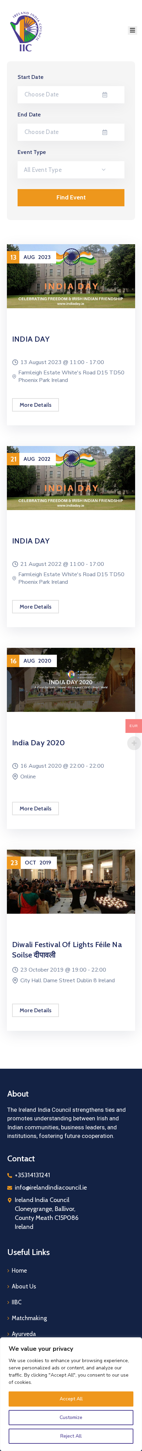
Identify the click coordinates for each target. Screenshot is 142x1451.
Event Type (32, 152)
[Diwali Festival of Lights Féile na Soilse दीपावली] (71, 881)
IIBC (17, 1302)
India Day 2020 (38, 742)
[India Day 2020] (71, 679)
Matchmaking (29, 1318)
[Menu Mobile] (132, 30)
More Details (35, 405)
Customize (71, 1417)
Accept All (71, 1399)
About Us (24, 1286)
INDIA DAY (31, 339)
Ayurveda (24, 1333)
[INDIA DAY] (71, 276)
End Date (29, 114)
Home (19, 1270)
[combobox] (71, 169)
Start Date (30, 77)
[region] (71, 1394)
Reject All (71, 1436)
